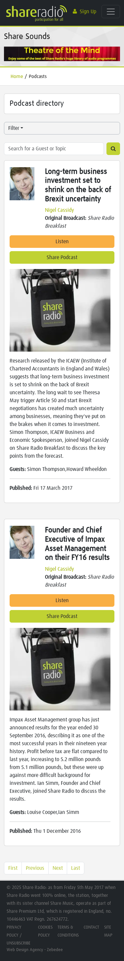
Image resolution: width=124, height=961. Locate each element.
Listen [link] (62, 241)
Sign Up (88, 11)
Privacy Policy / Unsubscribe (18, 935)
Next (58, 868)
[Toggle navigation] (111, 11)
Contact (91, 927)
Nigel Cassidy (59, 210)
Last (75, 868)
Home (17, 76)
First (13, 868)
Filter (13, 128)
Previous (35, 868)
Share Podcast (62, 257)
